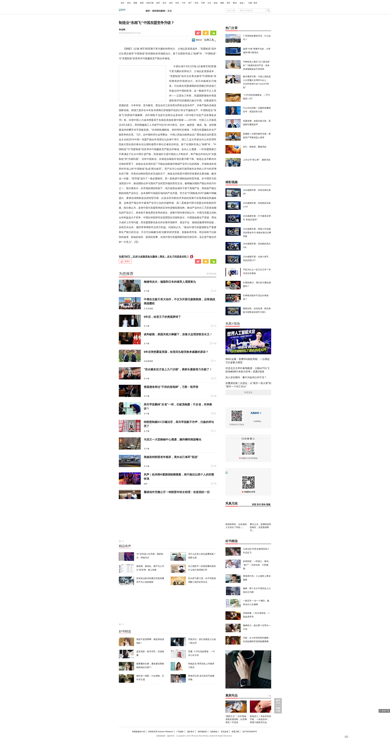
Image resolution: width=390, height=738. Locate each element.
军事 (203, 3)
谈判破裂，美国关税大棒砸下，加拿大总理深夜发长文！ (178, 334)
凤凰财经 (255, 413)
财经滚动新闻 (158, 11)
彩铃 (263, 504)
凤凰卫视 (150, 3)
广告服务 (180, 731)
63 (215, 483)
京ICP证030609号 (249, 731)
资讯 (129, 3)
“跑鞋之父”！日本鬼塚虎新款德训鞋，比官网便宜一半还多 (236, 719)
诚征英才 (190, 731)
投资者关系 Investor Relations (160, 731)
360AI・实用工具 (204, 40)
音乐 (259, 504)
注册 (250, 3)
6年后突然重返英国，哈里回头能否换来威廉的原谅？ (176, 352)
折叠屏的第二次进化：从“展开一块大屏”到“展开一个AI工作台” (248, 384)
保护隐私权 (202, 731)
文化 (209, 3)
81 (215, 413)
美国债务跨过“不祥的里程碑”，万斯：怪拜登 (171, 387)
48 (215, 396)
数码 (235, 3)
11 (215, 361)
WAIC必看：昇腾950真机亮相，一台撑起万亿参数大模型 (247, 360)
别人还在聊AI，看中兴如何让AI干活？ (246, 377)
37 (215, 378)
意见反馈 (224, 731)
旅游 (216, 3)
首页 (122, 3)
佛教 (222, 3)
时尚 (177, 3)
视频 (135, 3)
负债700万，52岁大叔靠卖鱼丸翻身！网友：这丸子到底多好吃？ (154, 256)
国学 (228, 3)
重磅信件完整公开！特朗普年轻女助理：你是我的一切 (177, 492)
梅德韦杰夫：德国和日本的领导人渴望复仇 (170, 281)
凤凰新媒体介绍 (138, 731)
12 (215, 326)
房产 (190, 3)
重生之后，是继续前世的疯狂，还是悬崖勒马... (260, 527)
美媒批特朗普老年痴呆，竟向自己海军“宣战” (171, 457)
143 (214, 343)
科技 (196, 3)
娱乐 (164, 3)
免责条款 (214, 731)
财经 (158, 3)
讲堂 (254, 504)
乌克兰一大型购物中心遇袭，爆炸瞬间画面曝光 (172, 439)
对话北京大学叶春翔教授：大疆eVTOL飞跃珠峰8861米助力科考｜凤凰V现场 (247, 369)
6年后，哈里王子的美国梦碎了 (162, 316)
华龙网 (122, 29)
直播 (142, 3)
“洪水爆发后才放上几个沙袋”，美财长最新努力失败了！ (178, 369)
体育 (171, 3)
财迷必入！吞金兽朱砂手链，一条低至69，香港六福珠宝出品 (260, 719)
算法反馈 (212, 273)
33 (215, 291)
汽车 (184, 3)
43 (215, 466)
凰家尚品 (231, 695)
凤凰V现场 (232, 323)
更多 (241, 3)
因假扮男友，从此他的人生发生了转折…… (236, 526)
